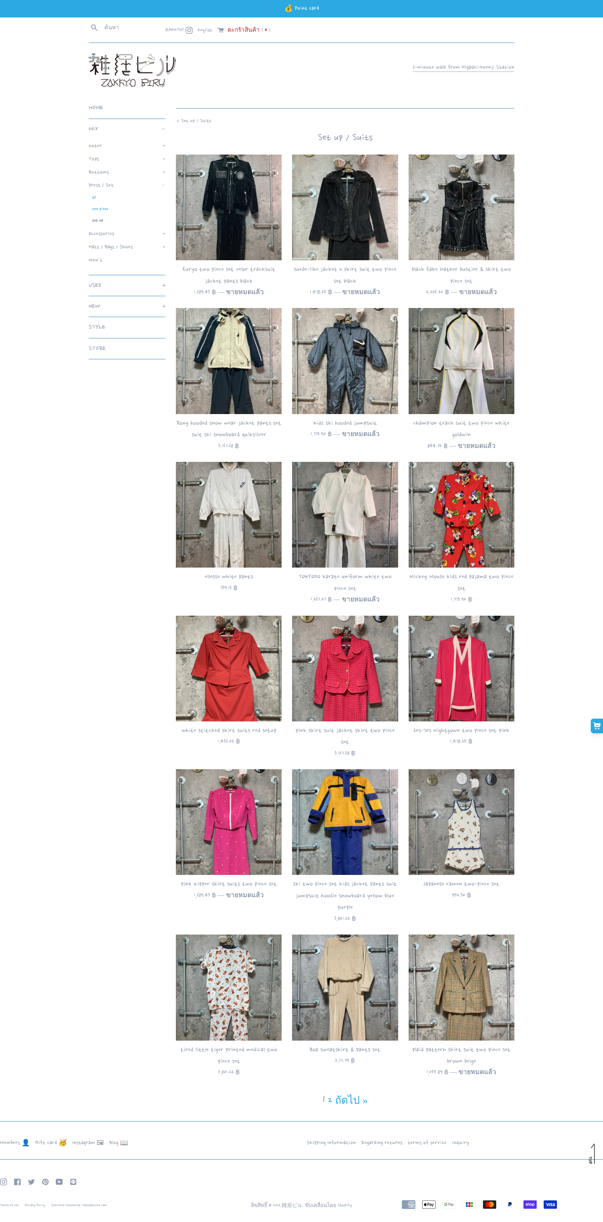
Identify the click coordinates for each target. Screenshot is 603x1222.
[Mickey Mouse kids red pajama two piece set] (461, 515)
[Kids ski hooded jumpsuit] (345, 361)
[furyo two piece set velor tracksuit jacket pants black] (229, 207)
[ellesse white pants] (229, 515)
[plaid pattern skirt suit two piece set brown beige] (461, 987)
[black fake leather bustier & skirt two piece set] (461, 207)
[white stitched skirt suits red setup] (229, 668)
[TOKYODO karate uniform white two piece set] (345, 515)
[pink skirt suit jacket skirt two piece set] (345, 668)
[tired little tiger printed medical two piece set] (229, 987)
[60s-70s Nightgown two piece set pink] (461, 668)
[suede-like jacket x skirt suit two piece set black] (345, 207)
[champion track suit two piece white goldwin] (461, 361)
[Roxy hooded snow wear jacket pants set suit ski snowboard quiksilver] (229, 361)
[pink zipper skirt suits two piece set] (229, 822)
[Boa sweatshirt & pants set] (345, 987)
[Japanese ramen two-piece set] (461, 822)
